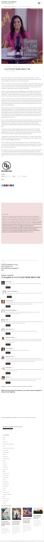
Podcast (4, 479)
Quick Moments (5, 481)
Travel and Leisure (6, 498)
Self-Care (4, 490)
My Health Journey (6, 473)
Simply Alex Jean (10, 356)
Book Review (5, 441)
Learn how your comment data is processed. (26, 417)
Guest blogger (5, 456)
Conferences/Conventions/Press (8, 448)
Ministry (21, 66)
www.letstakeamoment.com (26, 224)
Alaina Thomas (9, 329)
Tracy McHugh (9, 348)
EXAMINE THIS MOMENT (9, 2)
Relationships (5, 486)
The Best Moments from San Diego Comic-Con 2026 (16, 523)
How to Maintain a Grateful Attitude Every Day (37, 517)
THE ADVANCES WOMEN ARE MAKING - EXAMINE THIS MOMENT (19, 386)
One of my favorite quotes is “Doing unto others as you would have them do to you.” (21, 144)
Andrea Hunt (9, 281)
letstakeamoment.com (37, 227)
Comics (4, 446)
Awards (4, 439)
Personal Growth (5, 475)
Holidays (4, 460)
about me (3, 260)
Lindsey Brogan (9, 300)
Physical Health (5, 477)
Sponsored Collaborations (7, 494)
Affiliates (4, 437)
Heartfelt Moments (6, 458)
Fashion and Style (6, 452)
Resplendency (22, 91)
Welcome (4, 502)
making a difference (26, 260)
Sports (4, 496)
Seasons (4, 488)
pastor (36, 260)
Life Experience (15, 66)
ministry (33, 260)
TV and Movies (5, 500)
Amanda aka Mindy (10, 337)
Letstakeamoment (35, 222)
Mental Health (5, 469)
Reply (8, 287)
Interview (4, 462)
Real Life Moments (27, 66)
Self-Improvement (6, 492)
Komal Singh (8, 367)
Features (4, 454)
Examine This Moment (12, 291)
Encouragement (8, 66)
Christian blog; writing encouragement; (14, 260)
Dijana (7, 319)
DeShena (8, 377)
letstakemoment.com (15, 225)
